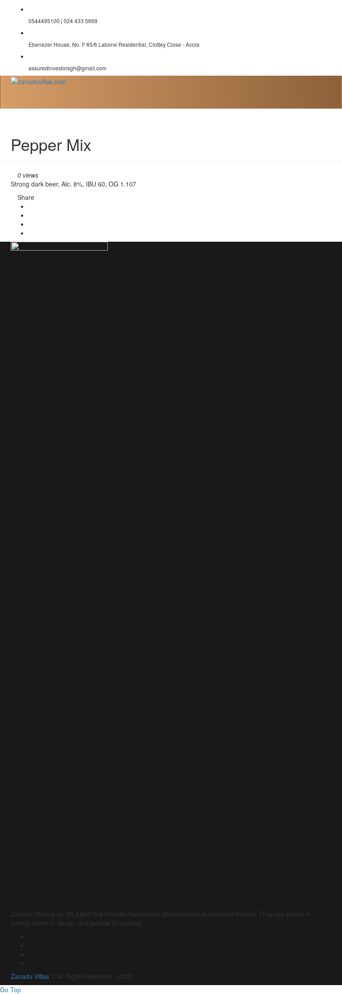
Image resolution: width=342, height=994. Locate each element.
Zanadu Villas (30, 976)
